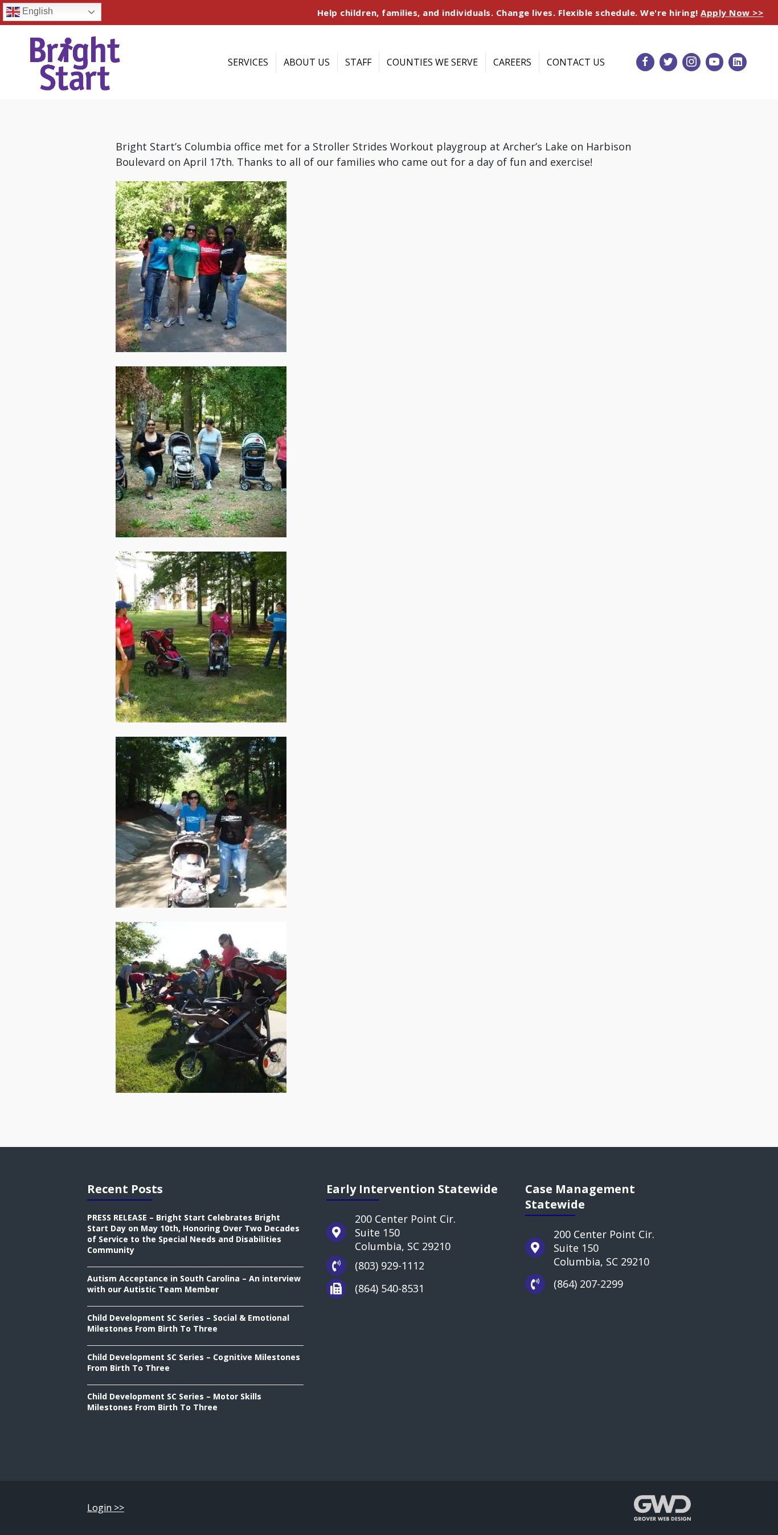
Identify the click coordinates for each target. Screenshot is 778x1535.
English (36, 11)
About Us (307, 62)
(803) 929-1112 (389, 1265)
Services (248, 62)
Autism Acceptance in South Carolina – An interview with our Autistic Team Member (194, 1284)
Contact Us (576, 62)
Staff (358, 62)
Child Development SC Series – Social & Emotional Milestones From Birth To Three (188, 1323)
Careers (512, 62)
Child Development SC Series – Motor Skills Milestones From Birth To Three (174, 1401)
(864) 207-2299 (588, 1284)
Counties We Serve (432, 62)
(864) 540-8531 (389, 1288)
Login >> (105, 1507)
